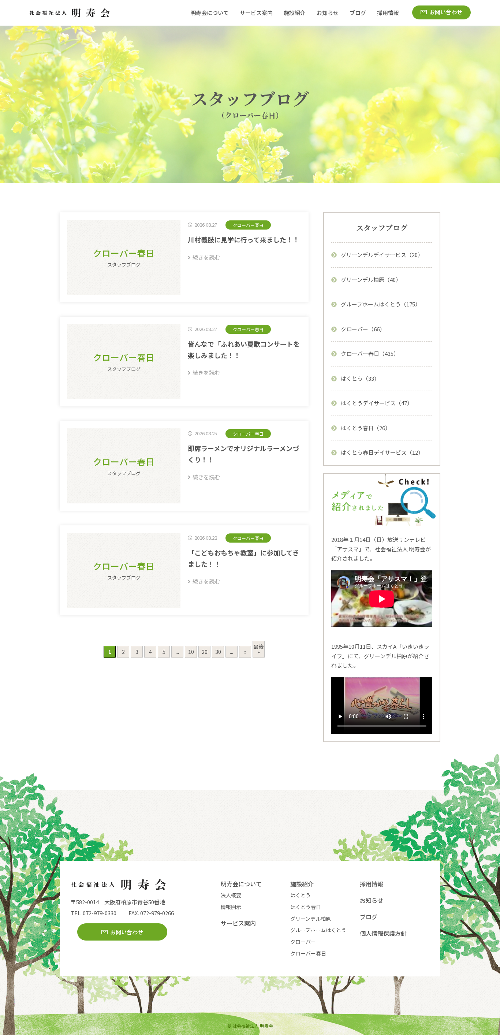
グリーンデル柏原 (310, 918)
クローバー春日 (308, 953)
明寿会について (209, 12)
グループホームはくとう (318, 930)
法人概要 (231, 895)
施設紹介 (295, 12)
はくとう (300, 895)
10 (191, 651)
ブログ (358, 12)
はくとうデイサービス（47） (377, 403)
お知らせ (328, 12)
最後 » (259, 649)
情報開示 (231, 907)
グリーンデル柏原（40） (371, 279)
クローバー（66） (363, 329)
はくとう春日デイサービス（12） (382, 452)
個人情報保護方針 (383, 933)
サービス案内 (256, 12)
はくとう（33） (360, 378)
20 (205, 651)
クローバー (303, 941)
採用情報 (388, 12)
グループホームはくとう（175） (381, 304)
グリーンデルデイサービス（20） (382, 254)
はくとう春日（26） (366, 428)
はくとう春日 (305, 907)
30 (218, 651)
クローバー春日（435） (370, 353)
